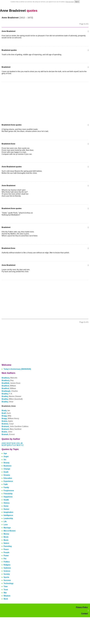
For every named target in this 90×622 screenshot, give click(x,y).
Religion (7, 565)
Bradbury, (9, 378)
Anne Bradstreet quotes (12, 167)
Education (8, 478)
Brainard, (15, 426)
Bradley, (7, 394)
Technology (8, 583)
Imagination (8, 512)
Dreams (7, 475)
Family (6, 487)
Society (7, 574)
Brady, (6, 410)
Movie (6, 537)
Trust (6, 589)
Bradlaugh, (10, 391)
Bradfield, (11, 383)
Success (7, 580)
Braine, (7, 432)
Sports (6, 577)
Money (6, 534)
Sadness (7, 568)
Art (5, 460)
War (5, 593)
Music (6, 540)
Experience (8, 481)
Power (6, 555)
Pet (5, 559)
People (6, 552)
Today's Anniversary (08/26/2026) (17, 369)
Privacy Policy (82, 607)
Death (6, 472)
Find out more (70, 2)
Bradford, (9, 386)
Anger (6, 456)
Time (6, 586)
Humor (6, 509)
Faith (6, 484)
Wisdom (7, 596)
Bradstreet (6, 67)
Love (6, 524)
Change (7, 469)
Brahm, (7, 421)
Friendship (8, 494)
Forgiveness (9, 490)
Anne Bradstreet (18, 10)
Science (7, 571)
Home (6, 506)
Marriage (7, 528)
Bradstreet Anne (8, 144)
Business (7, 466)
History (7, 503)
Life (5, 521)
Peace (6, 549)
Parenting (8, 546)
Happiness (8, 497)
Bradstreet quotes (9, 50)
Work (6, 599)
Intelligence (8, 515)
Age (5, 453)
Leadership (8, 518)
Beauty (6, 463)
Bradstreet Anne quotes (12, 125)
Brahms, (8, 424)
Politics (7, 562)
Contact (84, 613)
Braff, (6, 413)
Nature (6, 543)
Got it (77, 2)
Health (6, 500)
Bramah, (8, 434)
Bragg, (6, 416)
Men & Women (10, 531)
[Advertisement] (20, 101)
